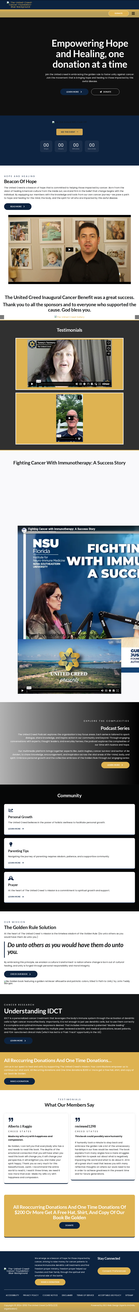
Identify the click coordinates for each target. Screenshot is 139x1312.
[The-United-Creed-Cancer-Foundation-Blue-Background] (20, 2)
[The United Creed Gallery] (69, 317)
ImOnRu (131, 1305)
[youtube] (22, 13)
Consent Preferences (114, 1271)
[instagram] (13, 13)
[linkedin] (26, 13)
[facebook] (5, 13)
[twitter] (9, 13)
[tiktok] (17, 13)
